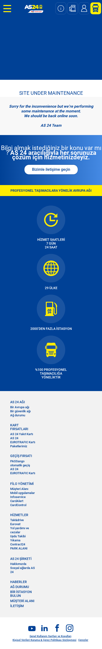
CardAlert (16, 501)
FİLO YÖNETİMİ (22, 484)
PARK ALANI (19, 548)
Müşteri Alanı (19, 489)
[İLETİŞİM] (84, 8)
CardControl (18, 505)
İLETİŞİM (17, 606)
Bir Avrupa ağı (19, 407)
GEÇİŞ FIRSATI (21, 456)
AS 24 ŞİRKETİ (21, 559)
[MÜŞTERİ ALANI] (93, 8)
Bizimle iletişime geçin (51, 169)
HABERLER (18, 582)
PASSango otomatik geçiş (20, 463)
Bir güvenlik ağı (20, 411)
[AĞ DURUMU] (61, 8)
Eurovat (15, 524)
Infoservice (18, 497)
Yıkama (15, 540)
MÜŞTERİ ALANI (22, 601)
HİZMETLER (19, 515)
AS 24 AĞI (17, 402)
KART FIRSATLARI (19, 427)
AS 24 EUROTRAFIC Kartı (22, 440)
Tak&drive (17, 520)
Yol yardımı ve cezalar (19, 530)
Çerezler (83, 640)
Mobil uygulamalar (22, 493)
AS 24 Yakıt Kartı (21, 434)
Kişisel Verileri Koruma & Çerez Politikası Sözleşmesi (44, 640)
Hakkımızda (18, 564)
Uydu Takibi (18, 536)
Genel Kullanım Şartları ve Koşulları (50, 636)
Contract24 (17, 544)
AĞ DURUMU (19, 587)
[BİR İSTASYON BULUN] (72, 8)
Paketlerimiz (18, 446)
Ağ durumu (17, 415)
